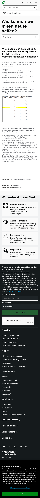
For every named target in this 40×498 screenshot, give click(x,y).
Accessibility (6, 387)
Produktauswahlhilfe (9, 342)
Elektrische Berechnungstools (13, 415)
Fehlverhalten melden (10, 384)
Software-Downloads (10, 339)
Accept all (20, 494)
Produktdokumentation (10, 335)
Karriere (5, 377)
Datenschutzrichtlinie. (14, 291)
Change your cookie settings (20, 488)
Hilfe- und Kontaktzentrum (12, 356)
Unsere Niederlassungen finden (14, 360)
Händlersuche (7, 363)
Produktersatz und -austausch (13, 346)
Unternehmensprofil (9, 380)
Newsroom (6, 391)
